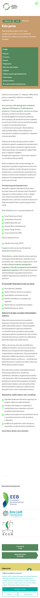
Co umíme (6, 57)
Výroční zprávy (7, 77)
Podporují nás (7, 64)
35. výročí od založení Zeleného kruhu (14, 84)
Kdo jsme (5, 53)
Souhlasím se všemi (20, 589)
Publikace (6, 70)
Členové (5, 60)
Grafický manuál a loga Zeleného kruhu (14, 74)
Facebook (29, 570)
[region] (20, 584)
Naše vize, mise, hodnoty (10, 67)
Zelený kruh (8, 21)
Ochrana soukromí (8, 80)
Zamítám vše (28, 594)
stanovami (6, 251)
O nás (17, 21)
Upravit (9, 594)
